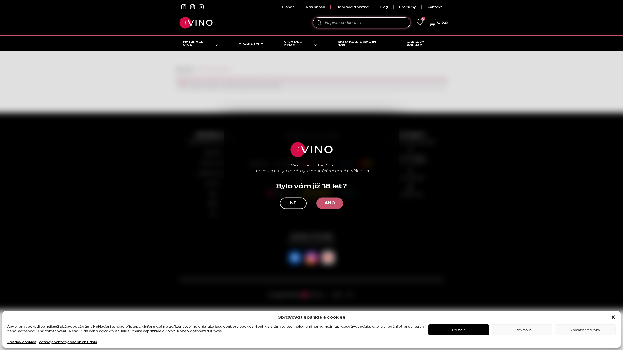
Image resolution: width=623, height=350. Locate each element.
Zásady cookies (21, 342)
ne (293, 203)
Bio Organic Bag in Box (357, 43)
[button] (613, 317)
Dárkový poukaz (415, 43)
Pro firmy (407, 7)
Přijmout (458, 330)
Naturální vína (194, 43)
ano (329, 203)
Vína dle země (293, 43)
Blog (384, 7)
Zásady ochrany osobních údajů (68, 342)
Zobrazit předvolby (585, 330)
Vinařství (249, 43)
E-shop (288, 7)
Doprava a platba (352, 7)
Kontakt (434, 7)
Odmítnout (522, 330)
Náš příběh (315, 7)
